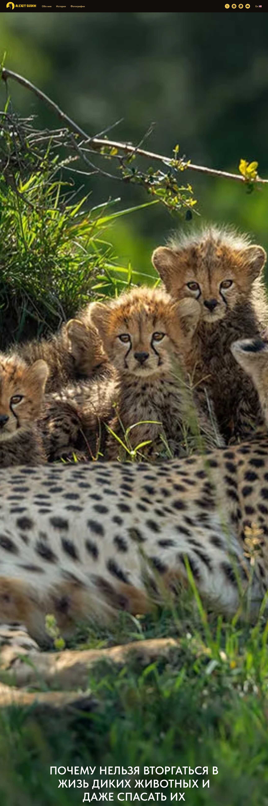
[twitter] (227, 6)
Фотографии (78, 6)
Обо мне (46, 6)
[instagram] (234, 6)
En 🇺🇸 (258, 6)
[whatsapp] (241, 6)
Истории (61, 6)
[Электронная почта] (247, 6)
